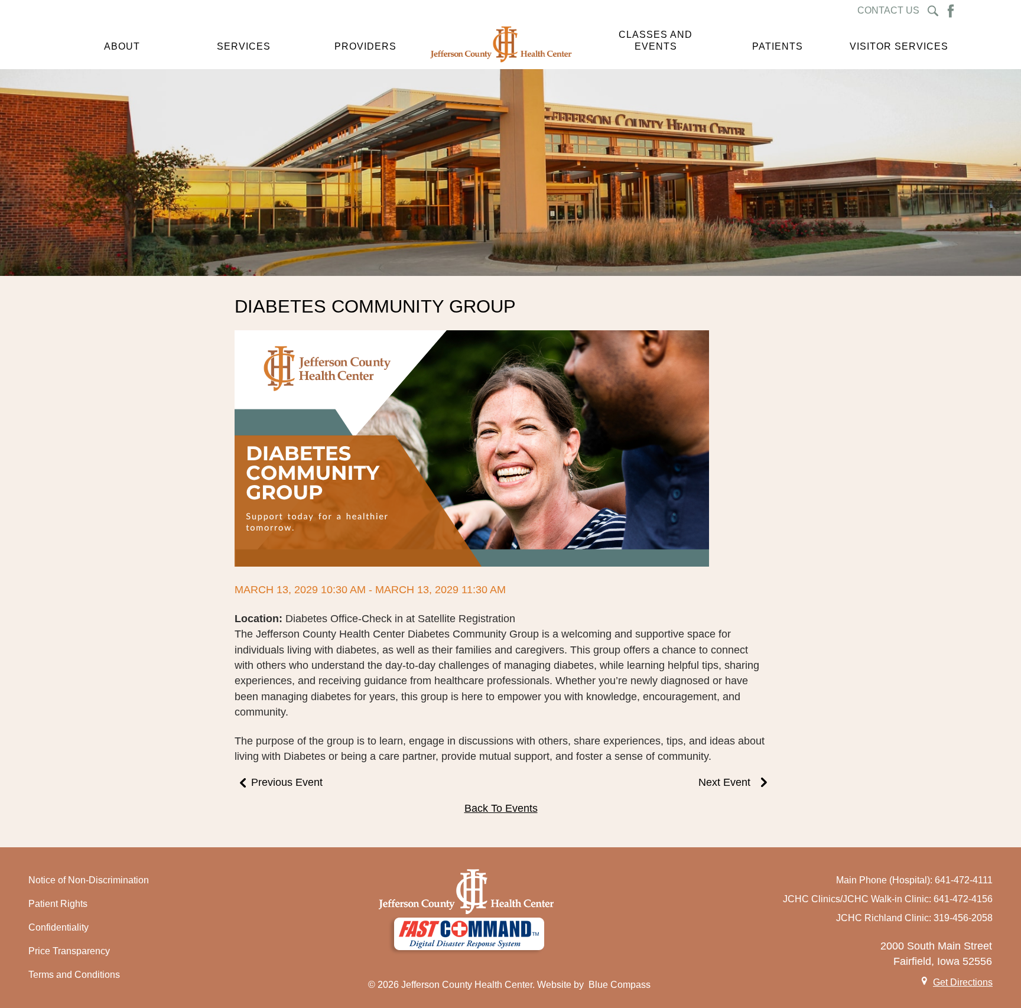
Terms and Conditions (74, 975)
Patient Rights (57, 904)
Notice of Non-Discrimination (88, 880)
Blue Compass (619, 985)
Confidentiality (58, 927)
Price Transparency (69, 951)
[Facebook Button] (951, 11)
